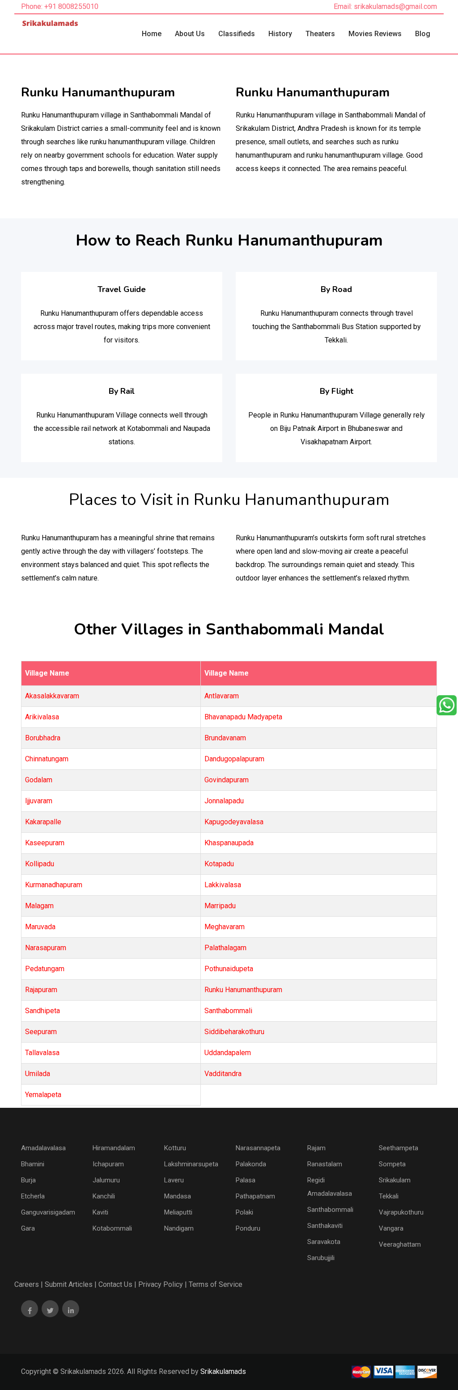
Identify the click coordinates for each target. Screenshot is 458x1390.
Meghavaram (224, 926)
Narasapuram (45, 947)
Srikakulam (395, 1180)
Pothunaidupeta (228, 968)
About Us (190, 33)
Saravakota (323, 1242)
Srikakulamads (223, 1371)
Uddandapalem (227, 1052)
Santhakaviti (325, 1226)
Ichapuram (108, 1164)
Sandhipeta (42, 1010)
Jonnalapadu (224, 801)
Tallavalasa (42, 1052)
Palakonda (251, 1164)
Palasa (245, 1180)
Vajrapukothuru (401, 1212)
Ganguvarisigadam (48, 1212)
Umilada (37, 1073)
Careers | (28, 1284)
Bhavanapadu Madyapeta (243, 717)
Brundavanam (225, 738)
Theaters (320, 33)
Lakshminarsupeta (191, 1164)
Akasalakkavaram (52, 696)
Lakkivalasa (222, 885)
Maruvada (40, 926)
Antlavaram (221, 696)
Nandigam (179, 1228)
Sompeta (392, 1164)
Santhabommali (228, 1010)
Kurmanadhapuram (53, 885)
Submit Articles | (71, 1284)
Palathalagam (225, 947)
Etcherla (33, 1196)
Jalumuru (106, 1180)
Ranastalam (324, 1164)
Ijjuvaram (38, 801)
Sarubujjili (321, 1258)
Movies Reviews (375, 33)
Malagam (39, 906)
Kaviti (100, 1212)
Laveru (174, 1180)
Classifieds (236, 33)
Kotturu (175, 1148)
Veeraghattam (400, 1244)
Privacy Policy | (162, 1284)
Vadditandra (223, 1073)
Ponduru (248, 1228)
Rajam (316, 1148)
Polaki (244, 1212)
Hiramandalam (114, 1148)
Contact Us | (117, 1284)
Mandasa (177, 1196)
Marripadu (220, 906)
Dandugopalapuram (234, 759)
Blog (422, 33)
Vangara (391, 1228)
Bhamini (32, 1164)
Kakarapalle (43, 822)
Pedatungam (44, 968)
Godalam (38, 780)
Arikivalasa (42, 717)
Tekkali (389, 1196)
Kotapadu (219, 864)
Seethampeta (398, 1148)
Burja (28, 1180)
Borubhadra (42, 738)
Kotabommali (112, 1228)
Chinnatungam (46, 759)
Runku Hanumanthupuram (243, 989)
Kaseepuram (44, 843)
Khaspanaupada (229, 843)
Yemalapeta (43, 1094)
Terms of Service (215, 1284)
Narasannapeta (258, 1148)
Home (151, 33)
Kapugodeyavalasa (233, 822)
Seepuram (41, 1031)
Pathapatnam (255, 1196)
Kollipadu (39, 864)
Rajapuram (41, 989)
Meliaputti (178, 1212)
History (280, 33)
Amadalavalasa (43, 1148)
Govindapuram (226, 780)
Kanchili (104, 1196)
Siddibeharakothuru (234, 1031)
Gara (28, 1228)
